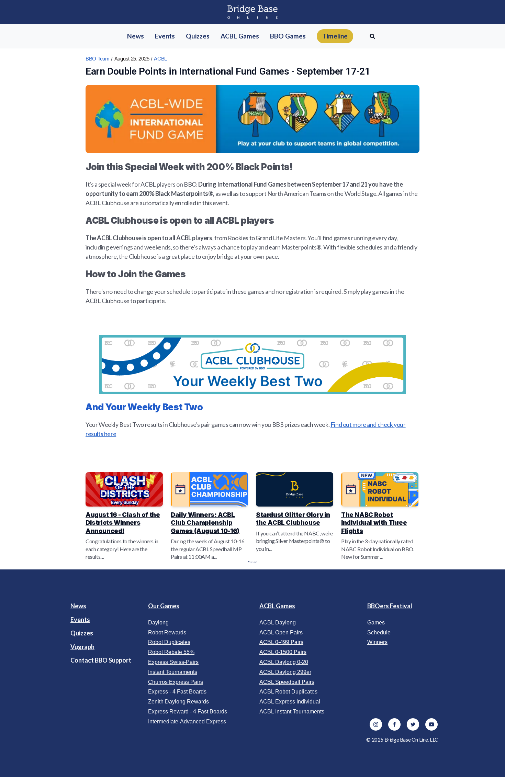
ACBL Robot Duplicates (288, 692)
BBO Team (98, 59)
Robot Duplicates (169, 642)
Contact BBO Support (100, 660)
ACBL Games (277, 606)
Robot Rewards (167, 632)
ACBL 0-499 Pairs (281, 642)
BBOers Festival (389, 606)
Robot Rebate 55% (171, 652)
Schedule (379, 632)
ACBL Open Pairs (281, 632)
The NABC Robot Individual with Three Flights (374, 522)
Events (80, 619)
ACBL (160, 59)
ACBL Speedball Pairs (286, 682)
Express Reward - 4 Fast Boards (187, 711)
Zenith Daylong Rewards (178, 701)
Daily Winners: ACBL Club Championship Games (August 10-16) (205, 522)
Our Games (163, 606)
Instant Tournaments (172, 672)
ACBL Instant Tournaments (291, 711)
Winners (377, 642)
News (78, 606)
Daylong (158, 622)
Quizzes (81, 633)
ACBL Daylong (277, 622)
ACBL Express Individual (289, 701)
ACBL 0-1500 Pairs (282, 652)
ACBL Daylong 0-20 (283, 662)
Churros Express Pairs (175, 682)
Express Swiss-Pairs (173, 662)
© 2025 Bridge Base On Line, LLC (402, 739)
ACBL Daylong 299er (285, 672)
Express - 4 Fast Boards (177, 692)
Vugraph (82, 647)
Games (376, 622)
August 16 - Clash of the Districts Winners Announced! (123, 522)
